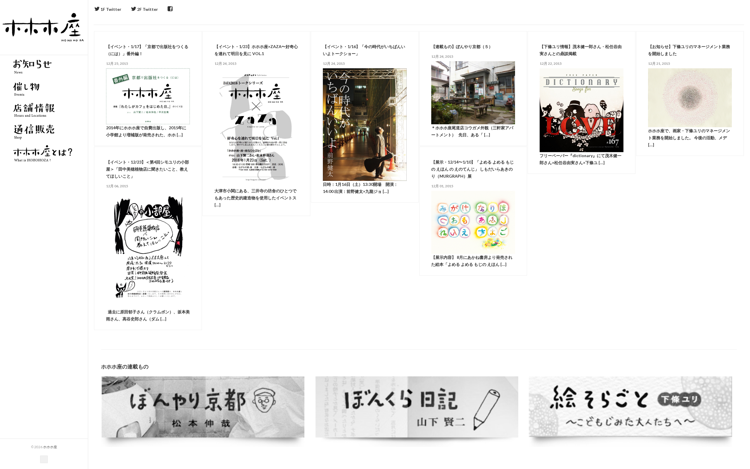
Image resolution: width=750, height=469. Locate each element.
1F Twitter (110, 9)
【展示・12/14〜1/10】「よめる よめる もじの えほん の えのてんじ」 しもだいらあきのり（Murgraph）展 (472, 169)
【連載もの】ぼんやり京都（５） (462, 46)
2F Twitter (147, 9)
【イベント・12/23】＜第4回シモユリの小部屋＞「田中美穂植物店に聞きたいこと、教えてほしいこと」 (147, 169)
